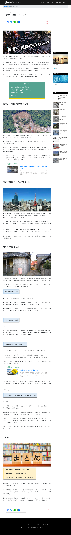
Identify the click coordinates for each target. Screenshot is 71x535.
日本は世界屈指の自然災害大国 (20, 87)
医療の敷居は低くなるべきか (63, 103)
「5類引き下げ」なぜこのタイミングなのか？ (63, 97)
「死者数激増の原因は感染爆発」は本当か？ (63, 146)
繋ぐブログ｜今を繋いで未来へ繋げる (35, 527)
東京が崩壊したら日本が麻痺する (21, 90)
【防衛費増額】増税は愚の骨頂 (63, 124)
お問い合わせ (45, 524)
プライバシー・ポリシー (36, 524)
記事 (48, 2)
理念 (64, 2)
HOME (42, 2)
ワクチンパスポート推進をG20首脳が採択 (63, 153)
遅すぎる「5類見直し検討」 (63, 138)
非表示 (29, 83)
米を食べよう (62, 109)
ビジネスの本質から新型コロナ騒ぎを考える (63, 132)
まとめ (13, 95)
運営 (28, 524)
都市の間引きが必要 (17, 93)
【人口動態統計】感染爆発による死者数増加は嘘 (63, 118)
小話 (52, 2)
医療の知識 (58, 2)
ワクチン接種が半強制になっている (63, 159)
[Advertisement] (60, 30)
